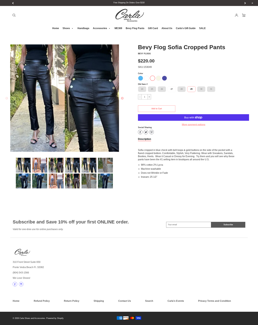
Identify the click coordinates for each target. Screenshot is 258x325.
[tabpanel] (23, 165)
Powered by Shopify (55, 318)
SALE (202, 28)
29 (191, 89)
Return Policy (71, 301)
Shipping (99, 301)
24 (142, 89)
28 (182, 89)
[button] (156, 108)
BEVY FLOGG (144, 53)
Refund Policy (42, 301)
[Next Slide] (122, 98)
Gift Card (153, 28)
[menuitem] (55, 28)
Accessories (100, 28)
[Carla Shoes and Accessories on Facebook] (15, 285)
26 (162, 89)
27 (172, 89)
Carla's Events (176, 301)
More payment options (193, 124)
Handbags (83, 28)
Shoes (66, 28)
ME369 (118, 28)
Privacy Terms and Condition (214, 301)
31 (211, 89)
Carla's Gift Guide (186, 28)
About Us (167, 28)
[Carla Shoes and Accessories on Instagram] (21, 285)
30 (201, 89)
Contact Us (124, 301)
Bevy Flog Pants (135, 28)
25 (152, 89)
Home (55, 28)
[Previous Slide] (6, 98)
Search (149, 301)
